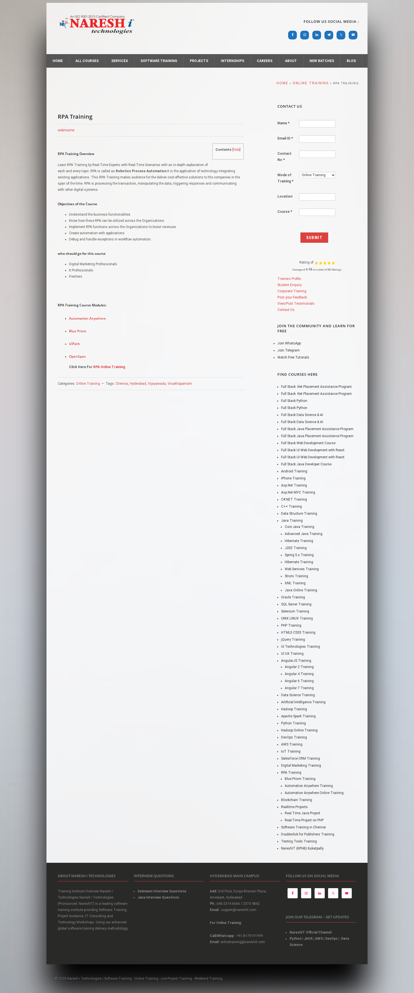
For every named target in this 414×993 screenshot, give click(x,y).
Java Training (292, 521)
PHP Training (291, 625)
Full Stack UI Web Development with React (312, 450)
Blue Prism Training (300, 779)
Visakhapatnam (180, 384)
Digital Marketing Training (301, 766)
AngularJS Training (296, 661)
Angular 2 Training (299, 667)
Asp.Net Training (294, 485)
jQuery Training (293, 640)
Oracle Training (293, 597)
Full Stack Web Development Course (308, 443)
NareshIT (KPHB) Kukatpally (302, 848)
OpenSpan (77, 356)
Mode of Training (285, 178)
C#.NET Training (294, 499)
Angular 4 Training (299, 674)
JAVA (308, 939)
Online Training (88, 384)
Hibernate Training (299, 541)
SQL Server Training (296, 604)
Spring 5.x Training (299, 555)
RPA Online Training (109, 367)
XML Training (295, 583)
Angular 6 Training (299, 681)
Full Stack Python (294, 401)
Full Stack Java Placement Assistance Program (317, 429)
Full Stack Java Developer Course (306, 464)
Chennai (121, 384)
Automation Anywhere (87, 318)
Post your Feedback (292, 297)
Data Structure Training (299, 514)
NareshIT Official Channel (311, 932)
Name (283, 123)
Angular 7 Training (299, 688)
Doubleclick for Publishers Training (307, 834)
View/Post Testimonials (296, 304)
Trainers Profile (289, 279)
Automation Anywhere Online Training (314, 793)
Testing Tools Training (299, 841)
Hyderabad (138, 384)
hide (236, 150)
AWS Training (291, 744)
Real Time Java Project (302, 813)
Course (284, 212)
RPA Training (291, 773)
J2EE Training (296, 548)
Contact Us (286, 310)
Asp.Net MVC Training (298, 492)
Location (284, 196)
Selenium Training (295, 611)
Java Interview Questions (158, 897)
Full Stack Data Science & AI (302, 415)
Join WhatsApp (289, 343)
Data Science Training (298, 695)
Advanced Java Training (303, 534)
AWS (319, 939)
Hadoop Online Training (299, 730)
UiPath (74, 343)
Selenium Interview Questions (161, 891)
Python (295, 939)
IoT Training (291, 751)
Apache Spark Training (298, 716)
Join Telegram (288, 350)
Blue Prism (77, 331)
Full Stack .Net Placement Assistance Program (316, 387)
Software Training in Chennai (303, 827)
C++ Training (291, 506)
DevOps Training (294, 737)
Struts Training (296, 576)
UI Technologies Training (300, 647)
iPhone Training (293, 478)
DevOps (331, 939)
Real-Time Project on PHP (304, 820)
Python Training (293, 723)
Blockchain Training (296, 800)
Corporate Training (291, 291)
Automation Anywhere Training (309, 786)
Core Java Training (299, 527)
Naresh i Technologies (97, 37)
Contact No (284, 157)
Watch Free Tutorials (293, 357)
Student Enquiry (289, 285)
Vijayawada (157, 384)
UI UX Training (292, 654)
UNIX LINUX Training (297, 618)
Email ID (285, 138)
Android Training (294, 471)
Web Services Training (302, 569)
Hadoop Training (294, 709)
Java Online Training (301, 590)
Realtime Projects (294, 807)
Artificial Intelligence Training (303, 702)
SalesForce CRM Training (300, 758)
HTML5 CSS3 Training (298, 632)
